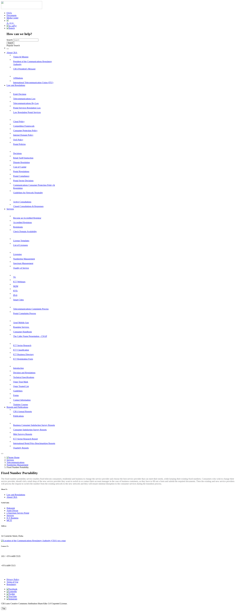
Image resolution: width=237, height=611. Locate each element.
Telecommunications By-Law (26, 103)
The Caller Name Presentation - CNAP (30, 336)
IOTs (15, 291)
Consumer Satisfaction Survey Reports (30, 430)
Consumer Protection (16, 303)
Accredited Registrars (22, 222)
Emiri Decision (19, 94)
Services (10, 209)
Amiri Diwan (12, 510)
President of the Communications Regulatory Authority (32, 63)
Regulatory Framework (18, 147)
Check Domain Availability (25, 231)
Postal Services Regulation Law (27, 108)
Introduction (18, 368)
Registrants (18, 227)
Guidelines (17, 391)
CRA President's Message (24, 69)
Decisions (17, 153)
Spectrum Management (23, 263)
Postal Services (13, 235)
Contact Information (22, 400)
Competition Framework (23, 126)
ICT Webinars (19, 282)
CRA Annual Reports (22, 411)
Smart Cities (18, 300)
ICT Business (12, 518)
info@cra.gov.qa (8, 575)
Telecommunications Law (24, 99)
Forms (16, 395)
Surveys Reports (14, 419)
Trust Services (13, 362)
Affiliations (18, 78)
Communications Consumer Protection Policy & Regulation (34, 186)
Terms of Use (12, 582)
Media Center (12, 18)
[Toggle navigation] (8, 48)
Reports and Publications (17, 407)
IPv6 (15, 295)
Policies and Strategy (16, 116)
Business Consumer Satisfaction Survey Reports (34, 425)
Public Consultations (16, 196)
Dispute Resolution (21, 162)
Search (9, 40)
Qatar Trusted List (21, 386)
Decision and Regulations (24, 372)
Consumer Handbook (22, 332)
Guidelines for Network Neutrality (28, 192)
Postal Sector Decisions (23, 180)
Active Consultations (22, 202)
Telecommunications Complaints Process (31, 309)
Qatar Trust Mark (20, 382)
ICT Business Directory (23, 354)
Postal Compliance (21, 176)
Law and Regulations (16, 85)
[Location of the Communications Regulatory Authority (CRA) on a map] (33, 540)
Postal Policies (19, 144)
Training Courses (20, 404)
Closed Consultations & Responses (28, 206)
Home (16, 457)
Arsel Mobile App (21, 322)
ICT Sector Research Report (25, 439)
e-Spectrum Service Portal (18, 513)
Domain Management (17, 212)
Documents (11, 15)
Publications (18, 416)
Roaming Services (21, 327)
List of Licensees (20, 245)
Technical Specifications (23, 377)
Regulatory (11, 584)
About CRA (12, 52)
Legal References (14, 88)
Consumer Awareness (17, 317)
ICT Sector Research (22, 345)
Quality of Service (21, 268)
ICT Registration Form (23, 359)
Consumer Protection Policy (25, 130)
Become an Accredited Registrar (27, 218)
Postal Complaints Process (24, 313)
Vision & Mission (20, 57)
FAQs (9, 13)
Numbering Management (24, 259)
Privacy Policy (13, 579)
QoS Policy (18, 140)
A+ (12, 23)
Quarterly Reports (21, 448)
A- (8, 23)
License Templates (21, 241)
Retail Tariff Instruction (23, 158)
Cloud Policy (19, 121)
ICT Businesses (14, 340)
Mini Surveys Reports (22, 434)
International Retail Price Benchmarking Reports (34, 443)
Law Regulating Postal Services (27, 112)
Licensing (17, 254)
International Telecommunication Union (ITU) (33, 82)
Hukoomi (11, 508)
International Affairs (16, 72)
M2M (15, 286)
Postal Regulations (21, 171)
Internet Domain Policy (23, 135)
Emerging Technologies (17, 271)
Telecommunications (16, 249)
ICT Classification (21, 350)
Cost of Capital (19, 167)
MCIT (9, 520)
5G (14, 277)
